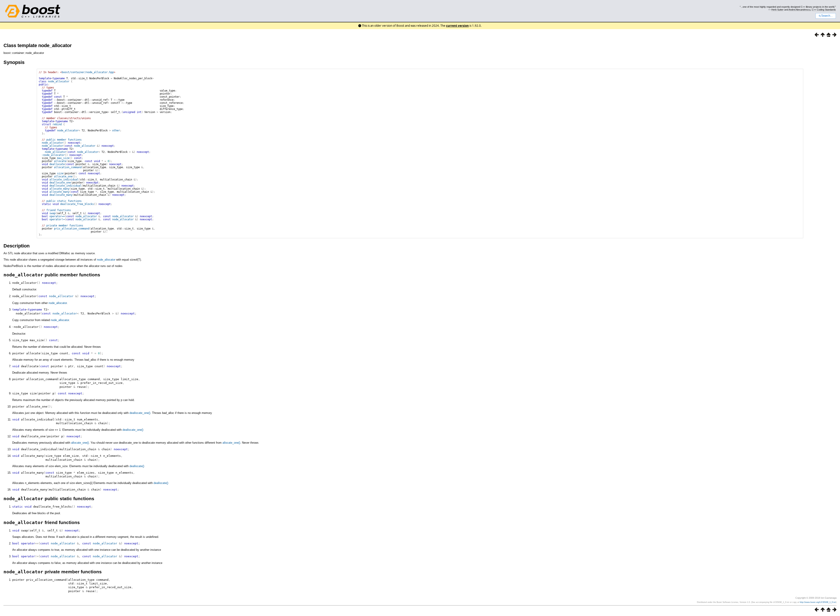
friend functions (58, 210)
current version (457, 26)
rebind (57, 124)
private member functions (64, 225)
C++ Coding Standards (824, 9)
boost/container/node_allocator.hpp (88, 72)
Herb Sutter (777, 9)
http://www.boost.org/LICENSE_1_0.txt (818, 602)
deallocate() (137, 466)
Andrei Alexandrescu (799, 9)
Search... (827, 15)
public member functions (64, 139)
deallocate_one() (140, 413)
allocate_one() (80, 442)
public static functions (64, 201)
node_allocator (58, 81)
